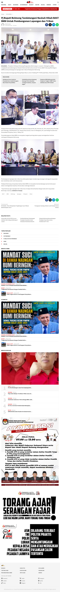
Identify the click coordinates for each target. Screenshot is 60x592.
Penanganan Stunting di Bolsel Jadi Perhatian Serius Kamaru (47, 206)
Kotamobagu (7, 236)
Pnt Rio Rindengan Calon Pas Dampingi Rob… (20, 387)
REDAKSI (3, 568)
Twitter (22, 578)
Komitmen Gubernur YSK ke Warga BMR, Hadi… (20, 399)
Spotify (41, 580)
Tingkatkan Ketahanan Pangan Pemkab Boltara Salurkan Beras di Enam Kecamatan (23, 9)
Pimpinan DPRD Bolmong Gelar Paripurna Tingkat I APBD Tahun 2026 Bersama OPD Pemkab (48, 81)
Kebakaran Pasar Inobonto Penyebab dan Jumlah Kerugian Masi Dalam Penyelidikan (10, 81)
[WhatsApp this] (57, 24)
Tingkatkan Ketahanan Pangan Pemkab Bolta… (14, 289)
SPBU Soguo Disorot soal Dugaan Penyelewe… (19, 294)
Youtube (23, 580)
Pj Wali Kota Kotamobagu (10, 238)
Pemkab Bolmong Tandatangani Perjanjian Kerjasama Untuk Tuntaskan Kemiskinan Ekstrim (27, 220)
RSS (40, 583)
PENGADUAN (41, 570)
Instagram (42, 578)
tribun (31, 194)
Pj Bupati (25, 194)
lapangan (19, 194)
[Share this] (46, 24)
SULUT (13, 284)
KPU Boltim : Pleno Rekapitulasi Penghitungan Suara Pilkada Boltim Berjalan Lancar (15, 206)
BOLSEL (8, 293)
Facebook (5, 578)
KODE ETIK (22, 568)
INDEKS (40, 572)
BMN (8, 194)
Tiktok (4, 583)
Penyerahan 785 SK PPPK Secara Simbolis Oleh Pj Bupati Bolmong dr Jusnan (9, 220)
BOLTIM (9, 410)
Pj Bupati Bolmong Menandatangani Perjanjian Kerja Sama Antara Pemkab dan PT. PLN (47, 220)
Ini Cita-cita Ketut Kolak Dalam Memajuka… (19, 405)
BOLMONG (3, 284)
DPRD (5, 241)
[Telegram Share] (53, 24)
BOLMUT (3, 288)
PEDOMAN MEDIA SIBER (6, 572)
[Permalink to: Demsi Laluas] (2, 24)
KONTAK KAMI (23, 570)
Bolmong (13, 194)
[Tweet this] (50, 24)
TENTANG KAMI (4, 570)
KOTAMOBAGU (9, 284)
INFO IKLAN (22, 572)
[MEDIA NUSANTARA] (30, 2)
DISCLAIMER (41, 568)
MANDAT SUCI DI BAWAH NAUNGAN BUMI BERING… (14, 285)
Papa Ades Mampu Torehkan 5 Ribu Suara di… (20, 393)
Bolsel (5, 244)
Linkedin (5, 580)
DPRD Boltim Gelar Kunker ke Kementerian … (20, 411)
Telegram (23, 583)
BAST (3, 194)
